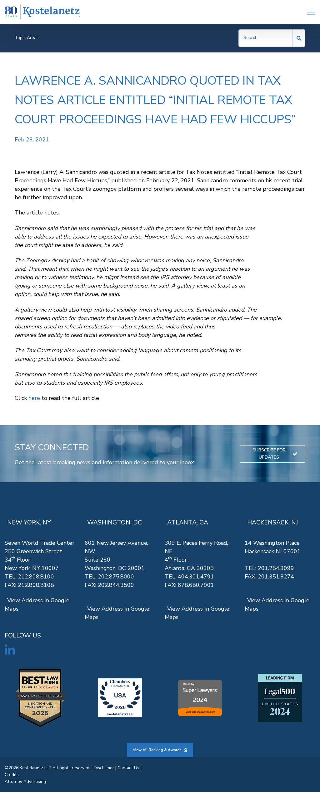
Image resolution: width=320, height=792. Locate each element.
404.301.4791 (196, 576)
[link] (42, 12)
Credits (12, 775)
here (34, 398)
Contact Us (128, 768)
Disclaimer (104, 768)
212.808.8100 (36, 576)
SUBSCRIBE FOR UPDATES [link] (269, 453)
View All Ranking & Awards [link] (157, 749)
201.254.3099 (276, 568)
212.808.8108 (36, 585)
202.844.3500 (116, 585)
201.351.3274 (276, 576)
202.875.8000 (116, 576)
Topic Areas (27, 38)
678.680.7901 (196, 585)
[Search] (299, 38)
